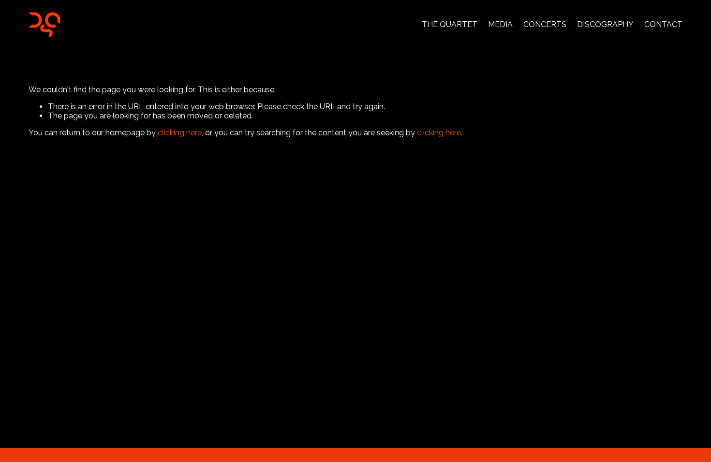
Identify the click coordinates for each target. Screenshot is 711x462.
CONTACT (663, 24)
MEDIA (500, 24)
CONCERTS (544, 24)
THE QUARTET (449, 24)
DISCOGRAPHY (605, 24)
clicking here (180, 132)
